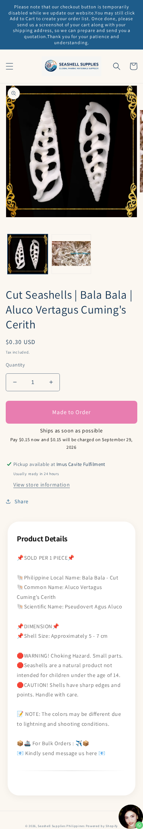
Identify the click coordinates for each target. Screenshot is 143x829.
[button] (9, 66)
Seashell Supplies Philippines (61, 826)
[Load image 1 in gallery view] (28, 254)
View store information (41, 484)
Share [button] (21, 501)
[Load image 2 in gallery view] (71, 254)
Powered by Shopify (102, 826)
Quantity (15, 365)
